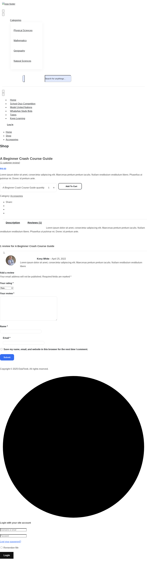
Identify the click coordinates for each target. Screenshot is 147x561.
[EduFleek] (8, 4)
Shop (8, 136)
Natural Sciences (22, 61)
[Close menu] (3, 14)
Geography (19, 51)
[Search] (23, 78)
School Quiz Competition (22, 103)
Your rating (6, 283)
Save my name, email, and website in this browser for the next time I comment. (46, 349)
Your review (7, 293)
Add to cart (71, 186)
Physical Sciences (23, 30)
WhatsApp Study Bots (21, 111)
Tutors (13, 115)
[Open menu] (3, 11)
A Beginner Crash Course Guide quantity (23, 187)
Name (4, 326)
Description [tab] (13, 222)
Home (13, 100)
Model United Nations (21, 107)
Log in (10, 124)
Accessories (12, 139)
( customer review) (10, 163)
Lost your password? (10, 541)
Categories (15, 20)
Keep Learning (17, 118)
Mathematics (20, 40)
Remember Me (11, 547)
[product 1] (12, 152)
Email (6, 338)
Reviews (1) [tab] (35, 222)
